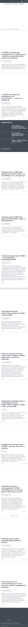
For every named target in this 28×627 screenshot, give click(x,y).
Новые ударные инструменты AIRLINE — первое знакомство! (18, 134)
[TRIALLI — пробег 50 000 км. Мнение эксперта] (6, 142)
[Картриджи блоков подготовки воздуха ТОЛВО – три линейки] (14, 300)
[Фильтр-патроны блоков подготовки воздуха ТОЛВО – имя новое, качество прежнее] (14, 342)
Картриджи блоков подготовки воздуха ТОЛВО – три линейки (13, 313)
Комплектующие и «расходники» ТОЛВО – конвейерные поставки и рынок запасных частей (12, 489)
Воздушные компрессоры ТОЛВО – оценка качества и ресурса (13, 446)
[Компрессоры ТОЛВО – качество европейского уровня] (14, 528)
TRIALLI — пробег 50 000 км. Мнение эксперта (19, 141)
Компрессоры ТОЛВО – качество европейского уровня (11, 540)
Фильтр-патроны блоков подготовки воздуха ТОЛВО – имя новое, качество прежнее (13, 356)
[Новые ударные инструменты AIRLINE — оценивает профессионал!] (6, 127)
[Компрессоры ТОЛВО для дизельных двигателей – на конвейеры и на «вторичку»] (14, 161)
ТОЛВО (4, 409)
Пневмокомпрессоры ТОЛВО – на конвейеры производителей (13, 258)
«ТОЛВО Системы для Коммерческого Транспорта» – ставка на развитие (11, 97)
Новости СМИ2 (14, 515)
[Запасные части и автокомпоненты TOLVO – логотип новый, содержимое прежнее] (14, 571)
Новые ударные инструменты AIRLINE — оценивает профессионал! (19, 127)
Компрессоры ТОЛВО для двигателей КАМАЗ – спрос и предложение (13, 219)
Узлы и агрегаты (6, 61)
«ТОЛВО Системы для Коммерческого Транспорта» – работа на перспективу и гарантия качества (13, 55)
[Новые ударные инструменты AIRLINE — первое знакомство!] (6, 135)
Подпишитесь (8, 4)
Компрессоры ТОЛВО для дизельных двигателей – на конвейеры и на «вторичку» (13, 174)
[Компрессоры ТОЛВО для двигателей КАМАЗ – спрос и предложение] (14, 205)
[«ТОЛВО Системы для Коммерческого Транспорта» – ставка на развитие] (14, 83)
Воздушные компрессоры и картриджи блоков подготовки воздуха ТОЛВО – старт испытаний (13, 403)
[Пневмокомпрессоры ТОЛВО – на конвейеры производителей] (14, 245)
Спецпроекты (6, 122)
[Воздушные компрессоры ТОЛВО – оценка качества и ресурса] (14, 433)
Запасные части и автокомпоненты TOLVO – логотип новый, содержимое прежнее (13, 584)
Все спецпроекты (6, 149)
